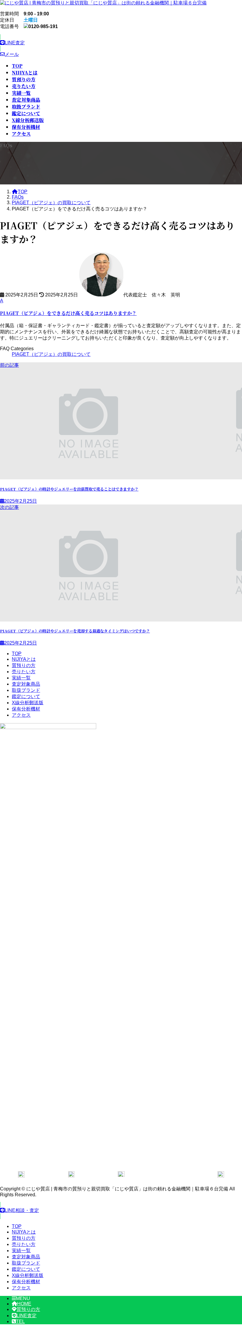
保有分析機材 (26, 708)
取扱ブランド (26, 690)
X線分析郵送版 (27, 702)
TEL (20, 1321)
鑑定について (26, 696)
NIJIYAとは (24, 659)
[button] (121, 42)
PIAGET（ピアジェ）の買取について (51, 354)
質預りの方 (23, 665)
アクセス (21, 715)
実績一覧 (21, 677)
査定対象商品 (26, 684)
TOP (17, 653)
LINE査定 (27, 1315)
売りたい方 (23, 671)
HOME (24, 1303)
